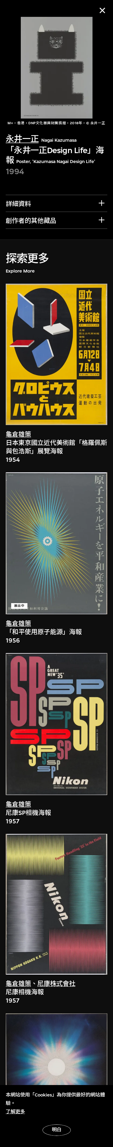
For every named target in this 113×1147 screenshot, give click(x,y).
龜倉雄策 (18, 434)
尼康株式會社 (56, 984)
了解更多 (15, 1112)
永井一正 (22, 139)
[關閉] (102, 10)
